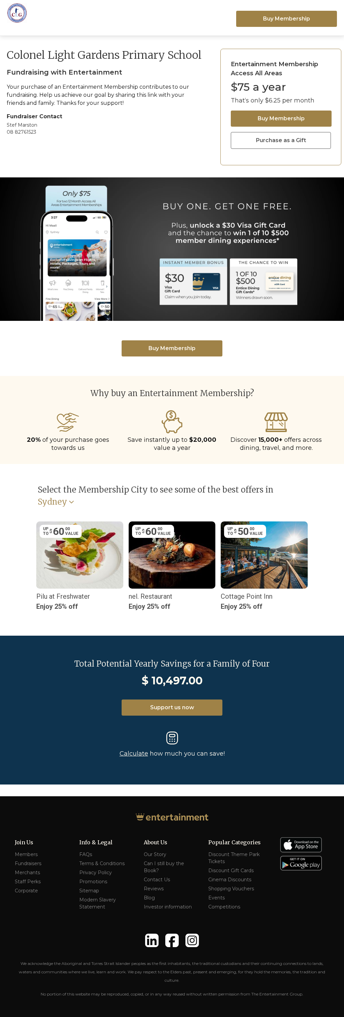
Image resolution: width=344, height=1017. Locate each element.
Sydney (52, 502)
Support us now (172, 707)
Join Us (24, 842)
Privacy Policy (95, 873)
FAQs (85, 854)
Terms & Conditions (102, 863)
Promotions (93, 882)
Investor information (168, 907)
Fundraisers (28, 863)
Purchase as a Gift (281, 140)
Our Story (155, 854)
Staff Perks (28, 882)
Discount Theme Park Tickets (234, 857)
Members (26, 854)
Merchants (27, 873)
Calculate (134, 753)
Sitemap (89, 891)
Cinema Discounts (229, 880)
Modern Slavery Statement (97, 903)
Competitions (224, 907)
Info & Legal (96, 842)
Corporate (26, 891)
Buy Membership (286, 18)
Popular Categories (234, 842)
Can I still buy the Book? (164, 867)
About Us (155, 842)
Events (216, 898)
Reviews (154, 889)
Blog (149, 898)
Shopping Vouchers (231, 889)
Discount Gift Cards (231, 870)
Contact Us (157, 880)
